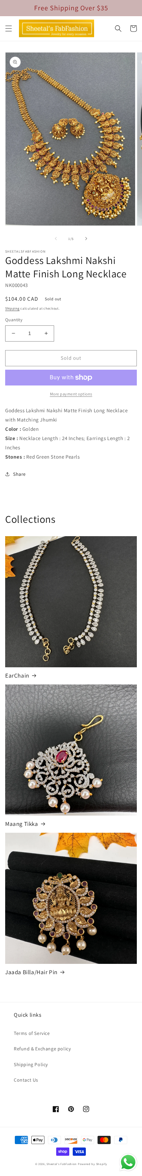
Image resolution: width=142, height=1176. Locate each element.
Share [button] (19, 474)
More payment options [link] (71, 393)
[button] (8, 28)
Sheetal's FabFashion (62, 1164)
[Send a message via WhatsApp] (128, 1162)
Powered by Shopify (92, 1164)
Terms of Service (32, 1033)
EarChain (17, 675)
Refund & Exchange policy (42, 1049)
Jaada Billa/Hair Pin (31, 972)
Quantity (13, 320)
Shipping (12, 308)
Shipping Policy (31, 1064)
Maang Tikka (21, 824)
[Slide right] (86, 238)
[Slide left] (55, 238)
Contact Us (26, 1080)
